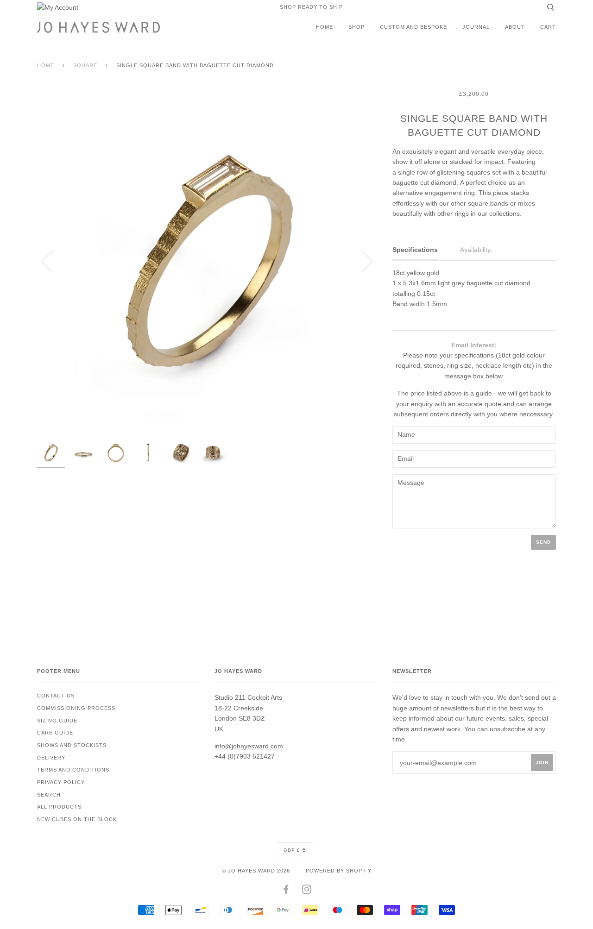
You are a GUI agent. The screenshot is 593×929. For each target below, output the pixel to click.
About (515, 27)
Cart (548, 27)
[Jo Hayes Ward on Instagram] (307, 891)
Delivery (51, 757)
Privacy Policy (61, 782)
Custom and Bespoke (413, 27)
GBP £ (292, 850)
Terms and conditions (73, 769)
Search (49, 794)
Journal (476, 27)
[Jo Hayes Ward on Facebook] (286, 891)
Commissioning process (76, 708)
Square (85, 65)
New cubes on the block (77, 819)
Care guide (55, 732)
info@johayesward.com (248, 746)
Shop (356, 27)
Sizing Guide (57, 720)
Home (324, 27)
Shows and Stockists (72, 745)
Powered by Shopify (339, 870)
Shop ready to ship (311, 7)
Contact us (56, 695)
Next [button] (362, 260)
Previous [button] (53, 260)
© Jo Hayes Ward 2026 (256, 870)
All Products (59, 807)
